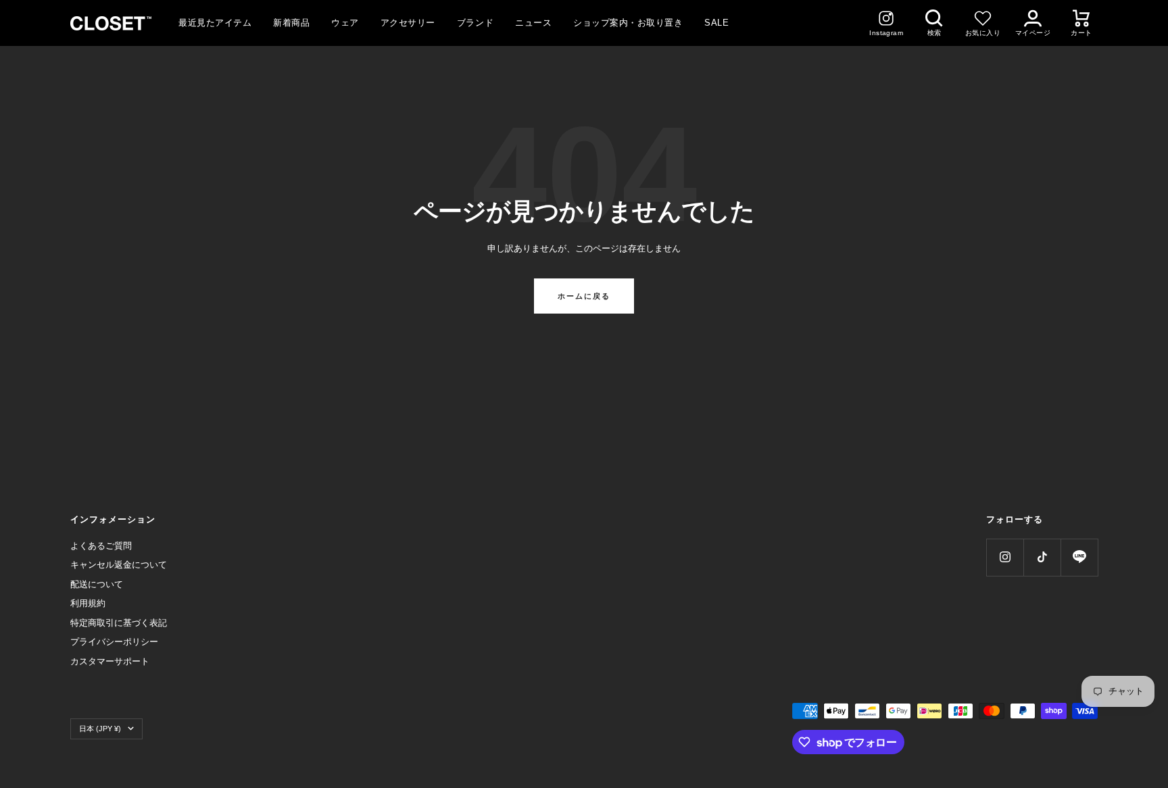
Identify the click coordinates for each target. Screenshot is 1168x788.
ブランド (475, 23)
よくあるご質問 (101, 546)
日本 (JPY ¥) (100, 728)
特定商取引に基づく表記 (118, 623)
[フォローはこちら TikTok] (1042, 557)
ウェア (345, 23)
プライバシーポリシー (114, 642)
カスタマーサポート (109, 661)
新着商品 (291, 23)
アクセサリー (408, 23)
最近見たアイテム (214, 23)
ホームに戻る (584, 296)
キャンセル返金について (118, 565)
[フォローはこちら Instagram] (1004, 557)
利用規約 (87, 603)
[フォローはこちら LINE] (1079, 557)
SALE (716, 23)
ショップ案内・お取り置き (628, 23)
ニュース (533, 23)
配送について (96, 584)
